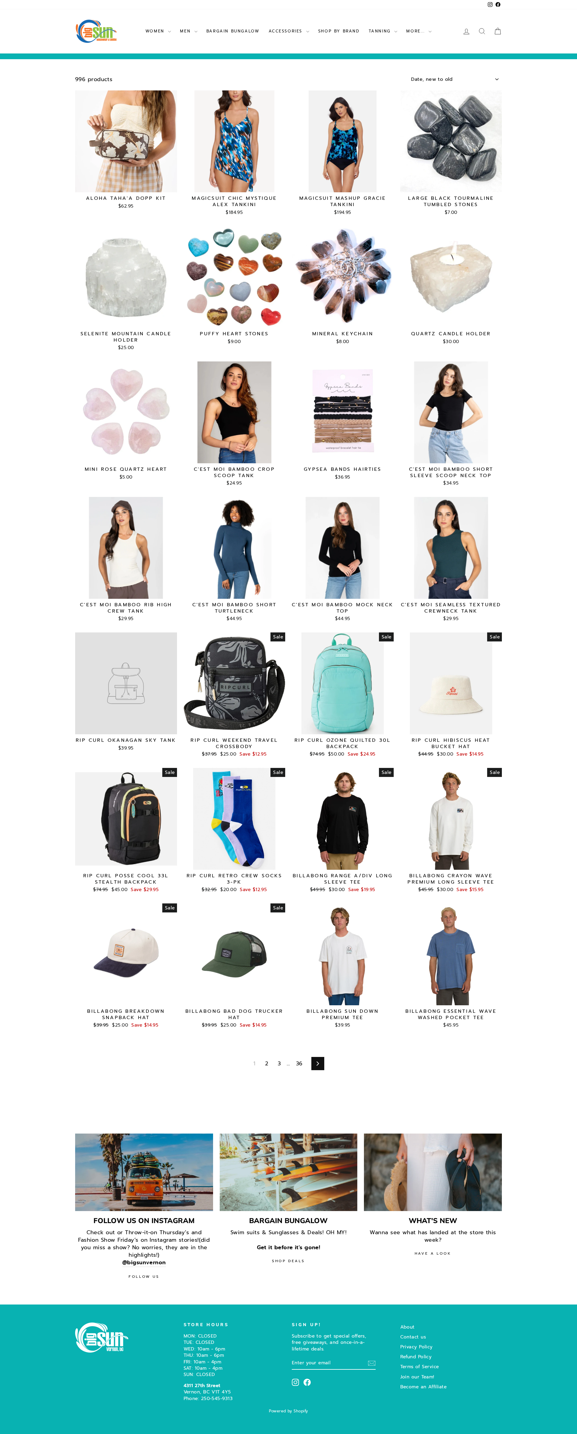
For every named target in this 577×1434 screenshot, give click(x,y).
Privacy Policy (416, 1346)
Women (156, 31)
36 (299, 1063)
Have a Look (433, 1253)
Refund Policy (416, 1356)
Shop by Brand (339, 31)
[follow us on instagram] (144, 1172)
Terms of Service (419, 1366)
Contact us (413, 1336)
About (407, 1326)
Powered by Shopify (288, 1411)
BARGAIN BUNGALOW (233, 31)
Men (186, 31)
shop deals (288, 1261)
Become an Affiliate (423, 1386)
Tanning (381, 31)
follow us (144, 1276)
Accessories (287, 31)
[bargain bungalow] (289, 1172)
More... (416, 31)
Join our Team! (417, 1376)
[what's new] (433, 1172)
